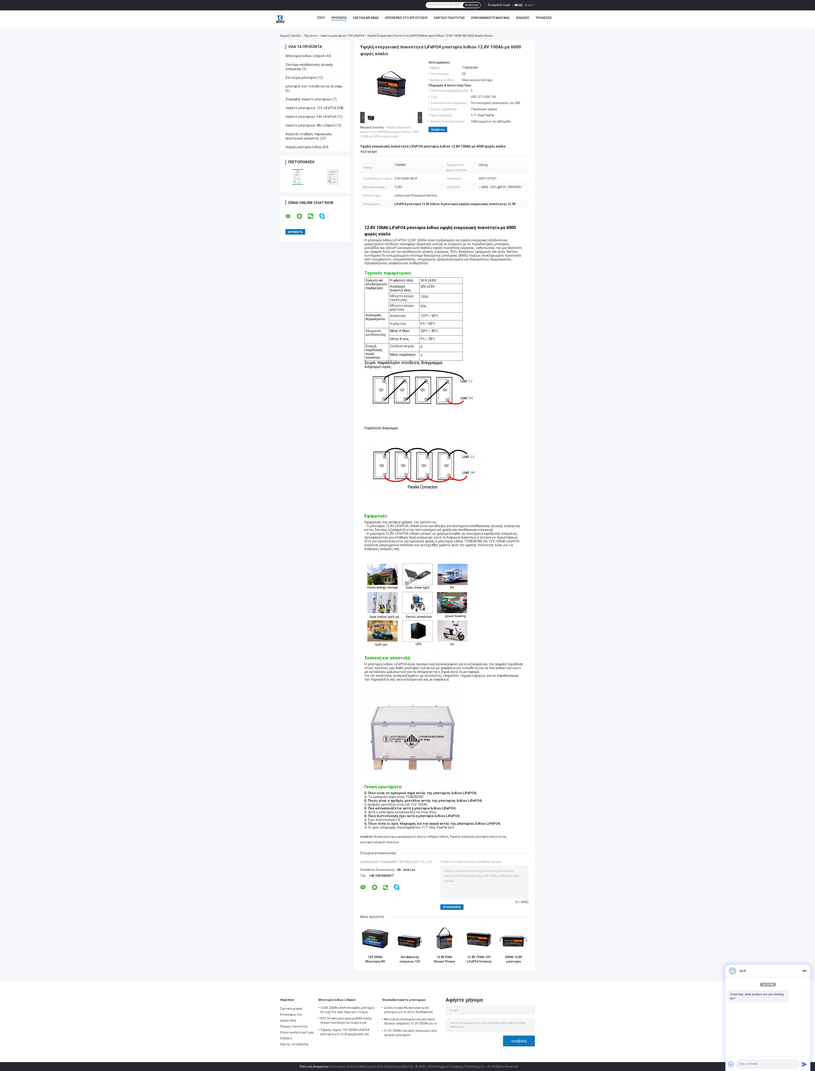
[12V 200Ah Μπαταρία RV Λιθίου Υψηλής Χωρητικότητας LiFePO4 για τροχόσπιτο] (375, 938)
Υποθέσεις (544, 18)
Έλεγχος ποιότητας (449, 18)
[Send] (804, 1064)
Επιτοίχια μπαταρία (300, 78)
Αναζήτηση (471, 5)
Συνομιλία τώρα (499, 5)
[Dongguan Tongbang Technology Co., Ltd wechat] (313, 216)
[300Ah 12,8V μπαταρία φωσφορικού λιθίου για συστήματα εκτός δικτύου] (513, 938)
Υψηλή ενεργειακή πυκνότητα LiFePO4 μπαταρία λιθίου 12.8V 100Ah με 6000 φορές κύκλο (389, 132)
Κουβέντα (437, 129)
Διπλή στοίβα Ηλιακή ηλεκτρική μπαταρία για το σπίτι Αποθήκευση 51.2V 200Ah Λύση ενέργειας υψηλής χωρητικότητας (409, 1010)
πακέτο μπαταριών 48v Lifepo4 (309, 125)
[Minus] (804, 970)
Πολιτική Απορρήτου (314, 1066)
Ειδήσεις (522, 18)
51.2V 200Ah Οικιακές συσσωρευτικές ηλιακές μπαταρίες (410, 1033)
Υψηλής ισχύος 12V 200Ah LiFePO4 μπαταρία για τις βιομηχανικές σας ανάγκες (344, 1032)
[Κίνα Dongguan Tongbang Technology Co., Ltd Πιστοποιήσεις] (297, 177)
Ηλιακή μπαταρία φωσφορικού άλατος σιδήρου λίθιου (411, 836)
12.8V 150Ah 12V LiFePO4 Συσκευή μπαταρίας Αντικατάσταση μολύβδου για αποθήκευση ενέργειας (479, 959)
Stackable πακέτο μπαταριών (308, 99)
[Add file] (731, 1064)
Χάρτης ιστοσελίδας (294, 1044)
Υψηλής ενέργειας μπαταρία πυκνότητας (478, 836)
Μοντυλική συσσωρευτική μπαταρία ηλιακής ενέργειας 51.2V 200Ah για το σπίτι (410, 1022)
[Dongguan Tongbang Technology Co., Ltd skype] (324, 216)
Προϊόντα (339, 18)
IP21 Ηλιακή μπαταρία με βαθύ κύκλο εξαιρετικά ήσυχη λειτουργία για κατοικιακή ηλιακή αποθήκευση (346, 1021)
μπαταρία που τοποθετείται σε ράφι (313, 86)
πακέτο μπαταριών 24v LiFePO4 (310, 117)
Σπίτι (321, 18)
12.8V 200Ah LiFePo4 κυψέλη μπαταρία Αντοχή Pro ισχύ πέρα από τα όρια (347, 1010)
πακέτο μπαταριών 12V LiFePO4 (342, 35)
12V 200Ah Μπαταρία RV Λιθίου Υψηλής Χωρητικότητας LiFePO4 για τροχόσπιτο (375, 959)
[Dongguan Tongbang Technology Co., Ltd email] (290, 216)
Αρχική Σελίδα (290, 35)
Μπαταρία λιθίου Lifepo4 (304, 56)
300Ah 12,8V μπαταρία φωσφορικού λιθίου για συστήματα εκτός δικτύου (513, 959)
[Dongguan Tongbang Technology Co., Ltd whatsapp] (302, 216)
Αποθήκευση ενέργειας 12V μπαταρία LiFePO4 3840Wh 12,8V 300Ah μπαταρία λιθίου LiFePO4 (410, 959)
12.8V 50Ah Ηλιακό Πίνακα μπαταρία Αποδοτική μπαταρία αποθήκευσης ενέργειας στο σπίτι (444, 959)
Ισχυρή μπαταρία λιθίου (303, 147)
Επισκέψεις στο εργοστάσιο (406, 18)
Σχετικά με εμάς (366, 18)
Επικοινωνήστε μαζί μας (490, 18)
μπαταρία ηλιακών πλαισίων (379, 842)
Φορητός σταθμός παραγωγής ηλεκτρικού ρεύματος (308, 136)
